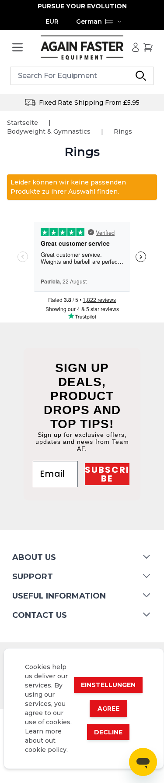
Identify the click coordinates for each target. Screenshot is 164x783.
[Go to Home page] (82, 47)
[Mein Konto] (135, 47)
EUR (52, 21)
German (89, 21)
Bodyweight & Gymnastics (49, 131)
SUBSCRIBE (107, 474)
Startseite (22, 123)
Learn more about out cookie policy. (46, 740)
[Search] (141, 76)
